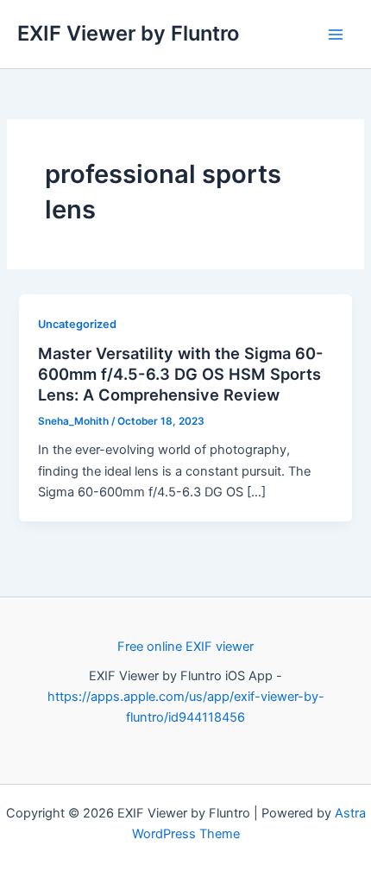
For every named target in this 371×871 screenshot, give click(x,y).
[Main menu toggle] (336, 34)
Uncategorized (77, 324)
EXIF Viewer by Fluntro (128, 33)
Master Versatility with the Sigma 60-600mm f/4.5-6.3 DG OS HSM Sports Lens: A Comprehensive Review (181, 373)
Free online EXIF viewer (185, 646)
